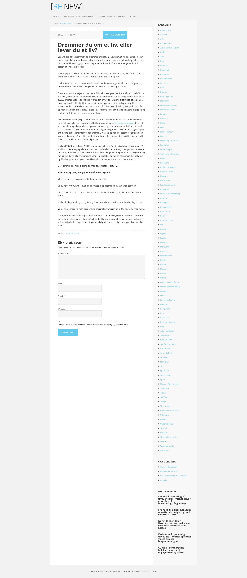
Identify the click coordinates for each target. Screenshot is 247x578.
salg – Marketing (167, 331)
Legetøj (163, 233)
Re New (67, 6)
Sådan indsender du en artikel (173, 475)
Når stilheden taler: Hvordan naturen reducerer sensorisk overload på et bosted (174, 524)
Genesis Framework (132, 572)
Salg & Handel (166, 339)
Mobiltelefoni (166, 255)
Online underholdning (170, 286)
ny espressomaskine (125, 123)
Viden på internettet (169, 437)
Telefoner (164, 397)
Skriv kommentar (117, 35)
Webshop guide (167, 446)
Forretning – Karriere (169, 140)
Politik (162, 295)
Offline (163, 278)
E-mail (61, 296)
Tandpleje (164, 388)
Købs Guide (165, 211)
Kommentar (64, 253)
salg (162, 326)
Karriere (163, 198)
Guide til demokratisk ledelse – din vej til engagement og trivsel (171, 550)
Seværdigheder (166, 353)
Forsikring (164, 145)
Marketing (164, 247)
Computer (164, 74)
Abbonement (165, 30)
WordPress (146, 572)
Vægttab (163, 428)
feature (163, 123)
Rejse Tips (164, 317)
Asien (162, 56)
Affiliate (163, 34)
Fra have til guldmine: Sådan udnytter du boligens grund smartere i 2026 (175, 512)
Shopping (164, 357)
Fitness (163, 136)
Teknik (163, 393)
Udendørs (164, 415)
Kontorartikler (166, 207)
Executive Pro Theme (112, 572)
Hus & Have (165, 180)
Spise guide (165, 375)
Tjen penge (165, 406)
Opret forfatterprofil (169, 467)
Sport (162, 379)
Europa (163, 114)
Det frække (165, 83)
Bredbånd (164, 70)
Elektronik (164, 101)
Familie (163, 118)
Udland (163, 419)
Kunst (162, 216)
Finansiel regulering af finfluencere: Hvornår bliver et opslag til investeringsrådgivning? (174, 500)
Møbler (163, 260)
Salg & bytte (165, 335)
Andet (162, 52)
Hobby (163, 176)
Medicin (163, 251)
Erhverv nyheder (167, 109)
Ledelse (163, 229)
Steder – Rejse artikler (169, 384)
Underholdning (166, 424)
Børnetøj (164, 65)
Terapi (163, 401)
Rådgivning (165, 309)
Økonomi (164, 291)
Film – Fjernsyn (166, 132)
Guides (163, 158)
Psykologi (164, 304)
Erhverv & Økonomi (168, 105)
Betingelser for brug (169, 471)
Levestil (77, 233)
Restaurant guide (167, 322)
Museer (163, 269)
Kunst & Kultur (166, 220)
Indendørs (164, 189)
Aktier (162, 39)
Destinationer (166, 78)
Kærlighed (164, 202)
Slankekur (164, 362)
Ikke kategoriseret (167, 185)
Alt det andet (165, 43)
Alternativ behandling (169, 48)
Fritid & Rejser (166, 149)
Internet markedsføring (170, 193)
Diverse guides (166, 96)
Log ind (155, 572)
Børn (162, 61)
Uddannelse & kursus (169, 410)
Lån (161, 224)
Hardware (164, 163)
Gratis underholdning (169, 154)
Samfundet (165, 348)
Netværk (163, 273)
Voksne (163, 441)
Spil (162, 366)
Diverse (69, 233)
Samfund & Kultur (168, 344)
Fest (162, 127)
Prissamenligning (167, 300)
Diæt (162, 87)
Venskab (163, 432)
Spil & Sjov (164, 370)
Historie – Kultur (167, 171)
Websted (61, 309)
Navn (61, 283)
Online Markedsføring (169, 282)
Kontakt (163, 480)
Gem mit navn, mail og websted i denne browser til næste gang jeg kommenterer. (93, 324)
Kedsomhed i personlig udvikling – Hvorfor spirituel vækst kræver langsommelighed (174, 538)
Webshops (164, 450)
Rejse (162, 313)
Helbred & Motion (168, 167)
